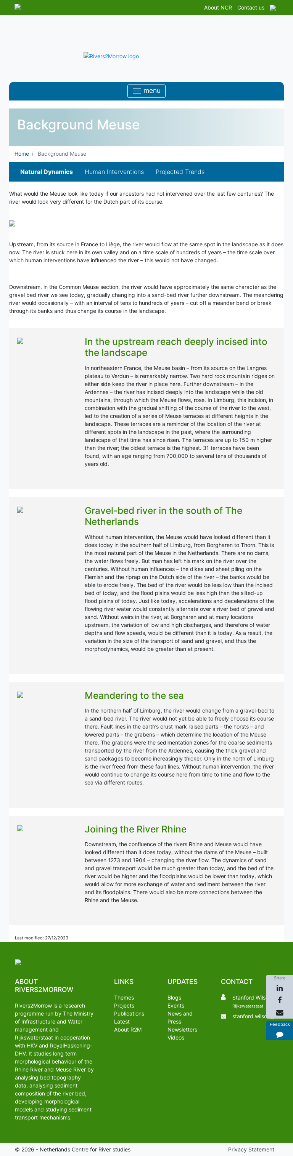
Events (175, 1005)
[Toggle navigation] (146, 91)
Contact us (250, 7)
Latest (122, 1021)
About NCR (218, 7)
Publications (129, 1013)
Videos (175, 1037)
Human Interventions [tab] (114, 171)
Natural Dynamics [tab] (46, 171)
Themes (124, 997)
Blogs (174, 997)
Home (21, 153)
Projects (124, 1005)
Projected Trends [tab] (180, 171)
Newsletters (182, 1029)
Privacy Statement (251, 1149)
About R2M (128, 1029)
